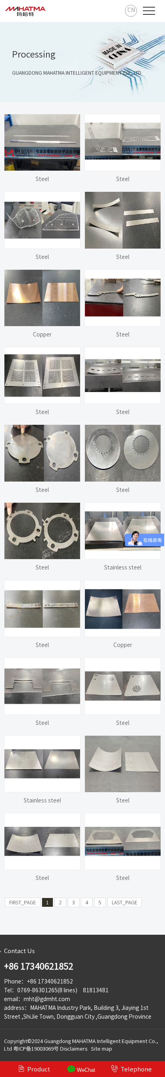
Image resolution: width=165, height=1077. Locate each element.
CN (131, 10)
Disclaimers (73, 1048)
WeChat (85, 1070)
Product (34, 1068)
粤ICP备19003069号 (36, 1048)
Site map (101, 1048)
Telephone (131, 1068)
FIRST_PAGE (22, 902)
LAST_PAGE (124, 902)
